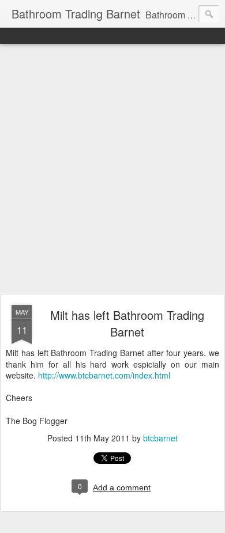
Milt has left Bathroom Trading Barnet (127, 323)
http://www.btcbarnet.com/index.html (104, 375)
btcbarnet (160, 438)
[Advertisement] (112, 169)
